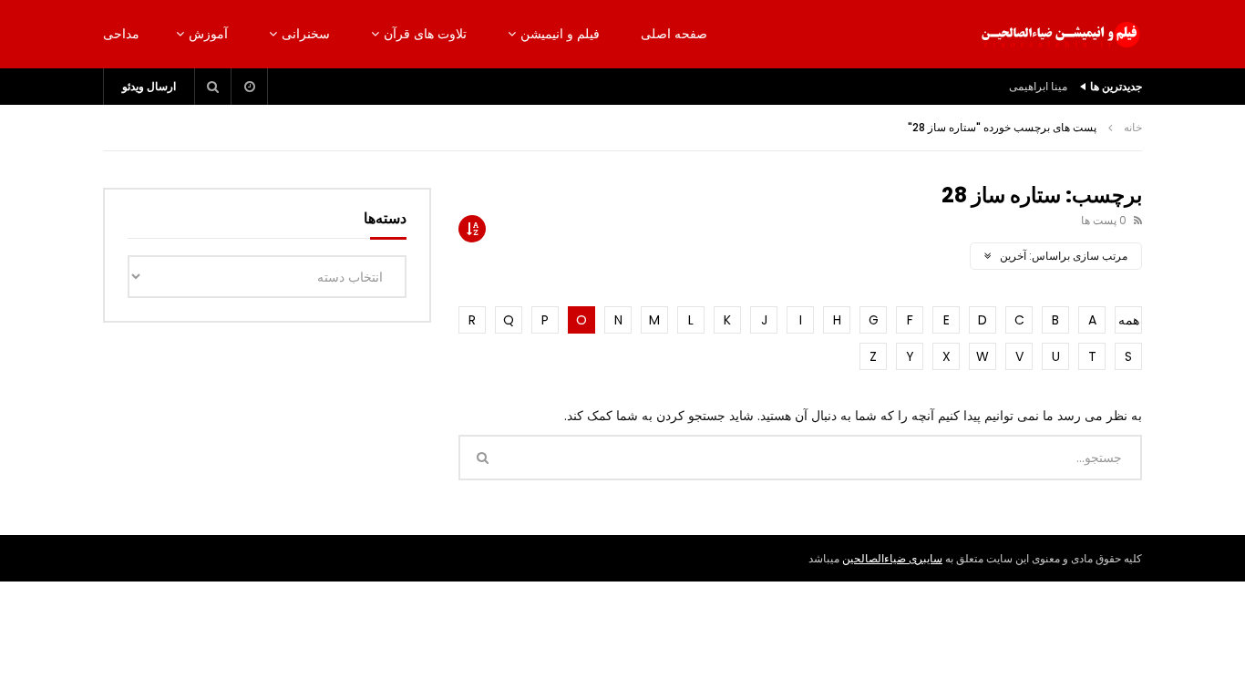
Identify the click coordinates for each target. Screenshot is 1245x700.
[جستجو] (213, 86)
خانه (1133, 127)
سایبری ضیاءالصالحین (892, 558)
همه (1128, 320)
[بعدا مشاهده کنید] (250, 86)
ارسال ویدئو (149, 86)
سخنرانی (306, 34)
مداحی (121, 34)
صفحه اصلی (674, 34)
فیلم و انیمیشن (560, 34)
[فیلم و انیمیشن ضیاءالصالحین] (1060, 34)
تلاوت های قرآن (425, 34)
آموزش (208, 34)
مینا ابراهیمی (1038, 86)
